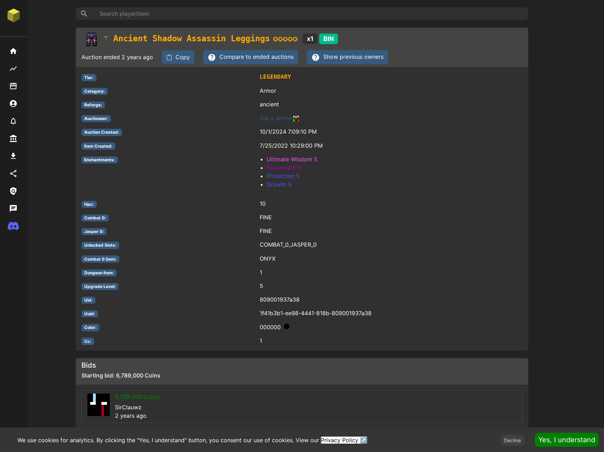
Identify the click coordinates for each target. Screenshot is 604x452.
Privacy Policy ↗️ (344, 440)
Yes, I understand (566, 440)
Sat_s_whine (276, 117)
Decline (512, 440)
